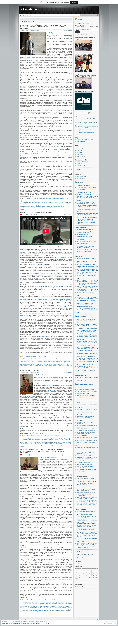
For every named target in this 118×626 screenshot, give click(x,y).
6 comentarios (69, 214)
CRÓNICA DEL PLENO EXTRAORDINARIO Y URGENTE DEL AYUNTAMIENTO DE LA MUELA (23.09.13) (87, 540)
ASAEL (62, 602)
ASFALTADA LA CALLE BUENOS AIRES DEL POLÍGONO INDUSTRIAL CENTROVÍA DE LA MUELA (87, 294)
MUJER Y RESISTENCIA (82, 435)
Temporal (49, 610)
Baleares (24, 603)
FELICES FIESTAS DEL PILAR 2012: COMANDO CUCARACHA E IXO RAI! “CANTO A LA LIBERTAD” (85, 246)
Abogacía (28, 200)
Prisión (53, 609)
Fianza (21, 606)
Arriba (97, 619)
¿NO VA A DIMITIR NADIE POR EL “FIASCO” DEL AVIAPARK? (86, 494)
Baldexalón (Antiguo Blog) (83, 148)
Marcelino (44, 205)
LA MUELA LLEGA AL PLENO (29, 370)
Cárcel (43, 603)
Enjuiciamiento (46, 203)
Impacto (48, 606)
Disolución (39, 604)
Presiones (50, 206)
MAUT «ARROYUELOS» (82, 253)
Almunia (40, 200)
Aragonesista (48, 200)
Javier (31, 205)
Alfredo (36, 200)
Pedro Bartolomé (81, 156)
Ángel (53, 200)
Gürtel (28, 606)
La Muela (47, 198)
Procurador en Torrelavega (83, 492)
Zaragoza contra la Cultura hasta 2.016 (86, 395)
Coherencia (37, 202)
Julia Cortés (79, 150)
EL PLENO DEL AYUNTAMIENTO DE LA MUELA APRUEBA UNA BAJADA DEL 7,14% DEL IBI (87, 266)
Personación (33, 206)
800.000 (29, 602)
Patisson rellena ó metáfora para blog (85, 389)
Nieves (58, 205)
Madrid (30, 607)
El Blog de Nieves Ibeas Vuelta (57, 33)
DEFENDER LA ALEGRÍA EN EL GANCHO (87, 391)
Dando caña (79, 387)
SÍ (61, 273)
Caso (24, 202)
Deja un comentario (68, 372)
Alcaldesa (33, 200)
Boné (66, 200)
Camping (36, 603)
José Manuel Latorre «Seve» (84, 384)
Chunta (32, 202)
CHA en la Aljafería (41, 375)
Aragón (23, 198)
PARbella (24, 206)
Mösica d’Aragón (81, 141)
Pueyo (67, 206)
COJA (41, 202)
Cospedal (70, 603)
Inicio (20, 15)
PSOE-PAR (66, 609)
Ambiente (49, 602)
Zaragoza (22, 209)
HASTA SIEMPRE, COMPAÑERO (84, 193)
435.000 (24, 200)
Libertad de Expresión (54, 198)
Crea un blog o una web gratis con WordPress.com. (31, 619)
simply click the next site (82, 478)
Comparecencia (51, 202)
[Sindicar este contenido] (75, 182)
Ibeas (65, 203)
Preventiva (49, 609)
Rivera (21, 207)
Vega (29, 611)
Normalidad (69, 607)
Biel (60, 200)
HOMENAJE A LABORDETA (83, 186)
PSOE (64, 206)
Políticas (38, 609)
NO (56, 273)
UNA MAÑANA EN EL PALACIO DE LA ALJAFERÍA (36, 212)
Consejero (57, 202)
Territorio (36, 207)
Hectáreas (32, 606)
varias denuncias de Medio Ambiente (60, 301)
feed (80, 19)
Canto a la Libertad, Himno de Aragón (85, 139)
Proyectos (58, 609)
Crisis (25, 604)
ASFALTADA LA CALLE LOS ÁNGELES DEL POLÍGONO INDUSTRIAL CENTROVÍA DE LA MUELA (87, 277)
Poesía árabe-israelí (81, 460)
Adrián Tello (30, 60)
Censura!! (79, 399)
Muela (51, 205)
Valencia (21, 611)
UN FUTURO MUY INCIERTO (84, 455)
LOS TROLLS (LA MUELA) (83, 243)
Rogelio (30, 610)
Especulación (42, 198)
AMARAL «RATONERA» (82, 234)
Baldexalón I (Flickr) (81, 176)
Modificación (48, 607)
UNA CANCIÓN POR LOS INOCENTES (86, 473)
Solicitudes (41, 610)
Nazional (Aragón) (81, 165)
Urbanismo (50, 207)
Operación (63, 205)
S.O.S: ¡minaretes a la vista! (83, 462)
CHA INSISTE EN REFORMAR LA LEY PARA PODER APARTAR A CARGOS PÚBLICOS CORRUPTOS (87, 489)
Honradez (37, 606)
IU (28, 205)
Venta (36, 611)
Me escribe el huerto (81, 386)
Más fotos (77, 134)
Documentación (39, 203)
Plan (40, 206)
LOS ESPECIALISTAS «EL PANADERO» (86, 241)
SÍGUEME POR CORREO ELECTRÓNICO (82, 24)
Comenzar (74, 2)
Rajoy (21, 610)
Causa (26, 202)
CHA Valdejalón (81, 316)
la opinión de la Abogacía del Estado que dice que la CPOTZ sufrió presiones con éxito (45, 275)
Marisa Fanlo (80, 152)
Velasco (63, 207)
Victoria (67, 207)
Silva (34, 610)
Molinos (48, 205)
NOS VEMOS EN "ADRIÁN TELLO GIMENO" (87, 184)
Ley (37, 205)
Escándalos (50, 604)
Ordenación (68, 205)
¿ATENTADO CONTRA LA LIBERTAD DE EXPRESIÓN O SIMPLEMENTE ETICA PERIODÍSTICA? (86, 452)
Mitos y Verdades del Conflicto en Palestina (87, 404)
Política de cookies (45, 623)
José (34, 205)
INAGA (26, 205)
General (57, 203)
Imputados (22, 205)
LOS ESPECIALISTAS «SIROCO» (85, 236)
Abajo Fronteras (80, 147)
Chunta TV (79, 163)
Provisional (59, 206)
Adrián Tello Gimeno (30, 9)
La (35, 205)
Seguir (77, 31)
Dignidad (29, 203)
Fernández (67, 604)
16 (23, 602)
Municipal (57, 607)
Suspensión (31, 207)
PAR (21, 206)
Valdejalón (55, 207)
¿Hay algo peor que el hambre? (84, 464)
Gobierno (61, 203)
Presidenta (45, 206)
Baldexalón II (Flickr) (81, 178)
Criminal (21, 203)
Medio (44, 607)
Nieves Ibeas (63, 257)
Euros (54, 203)
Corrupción (36, 198)
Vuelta (70, 207)
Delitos (25, 203)
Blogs (32, 198)
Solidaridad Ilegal (81, 397)
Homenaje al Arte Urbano (83, 393)
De (27, 604)
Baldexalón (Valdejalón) (82, 161)
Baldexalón (28, 198)
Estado (50, 203)
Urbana (39, 207)
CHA (30, 202)
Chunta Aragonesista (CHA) (29, 354)
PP (42, 206)
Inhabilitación (61, 606)
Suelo (45, 610)
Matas (41, 607)
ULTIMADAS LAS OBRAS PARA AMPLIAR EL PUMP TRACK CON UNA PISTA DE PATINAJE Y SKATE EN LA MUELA (87, 304)
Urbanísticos (44, 207)
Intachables (67, 606)
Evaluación (62, 604)
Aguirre (32, 602)
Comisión (45, 202)
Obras (21, 609)
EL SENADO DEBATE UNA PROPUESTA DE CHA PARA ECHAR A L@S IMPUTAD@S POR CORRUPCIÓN (87, 215)
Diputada (33, 203)
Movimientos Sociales (63, 198)
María (40, 205)
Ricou (70, 206)
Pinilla (37, 206)
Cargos (69, 200)
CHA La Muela (80, 171)
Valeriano (59, 207)
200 (25, 602)
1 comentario (69, 30)
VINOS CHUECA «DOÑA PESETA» (85, 229)
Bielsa (63, 200)
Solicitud (37, 610)
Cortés (66, 202)
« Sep (76, 580)
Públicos (28, 206)
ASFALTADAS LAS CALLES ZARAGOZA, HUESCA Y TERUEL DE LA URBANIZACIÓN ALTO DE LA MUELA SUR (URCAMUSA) (87, 299)
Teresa (52, 610)
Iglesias (68, 203)
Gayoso (25, 606)
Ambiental (44, 602)
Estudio (55, 604)
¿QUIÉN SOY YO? (27, 15)
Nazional (55, 205)
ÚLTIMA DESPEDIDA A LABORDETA (85, 191)
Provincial (55, 206)
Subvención (25, 207)
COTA (69, 202)
